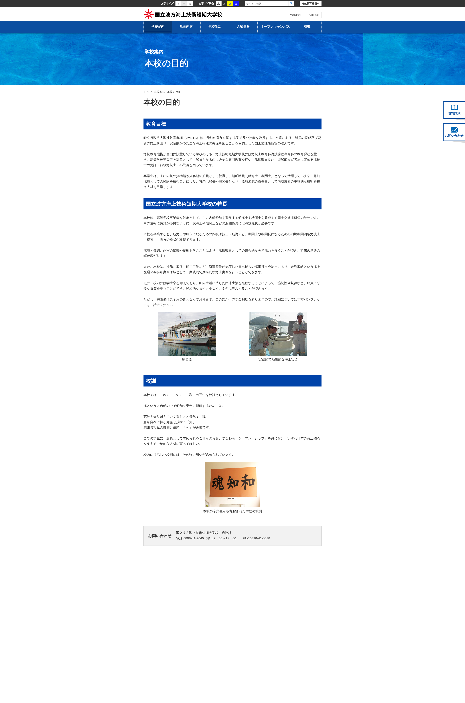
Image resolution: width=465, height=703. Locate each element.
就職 (307, 26)
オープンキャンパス (275, 26)
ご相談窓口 (296, 15)
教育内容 (186, 26)
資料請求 (454, 113)
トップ (147, 91)
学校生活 (214, 26)
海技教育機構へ (311, 3)
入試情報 (243, 26)
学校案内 (157, 26)
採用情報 (314, 15)
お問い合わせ (454, 135)
